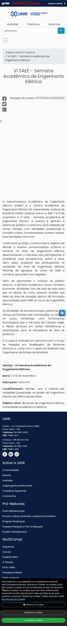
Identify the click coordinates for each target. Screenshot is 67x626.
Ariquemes (8, 546)
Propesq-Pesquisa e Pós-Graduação (22, 526)
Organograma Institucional (17, 485)
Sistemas (54, 24)
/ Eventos (28, 52)
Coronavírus (9, 496)
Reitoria (6, 475)
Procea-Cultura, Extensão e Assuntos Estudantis (29, 516)
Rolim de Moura (10, 577)
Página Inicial (13, 52)
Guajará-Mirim (10, 557)
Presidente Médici (12, 572)
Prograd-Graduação (13, 521)
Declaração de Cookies (13, 599)
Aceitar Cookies (34, 620)
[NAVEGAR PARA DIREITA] (64, 3)
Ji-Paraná (7, 562)
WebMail (12, 24)
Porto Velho (8, 567)
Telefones (33, 24)
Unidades (7, 480)
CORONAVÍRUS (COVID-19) (25, 3)
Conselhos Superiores (14, 490)
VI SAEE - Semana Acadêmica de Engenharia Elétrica (33, 76)
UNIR (6, 418)
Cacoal (6, 552)
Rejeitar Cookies (34, 612)
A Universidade (10, 470)
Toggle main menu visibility (5, 40)
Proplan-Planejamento (14, 531)
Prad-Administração (13, 511)
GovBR (6, 3)
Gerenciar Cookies (34, 604)
